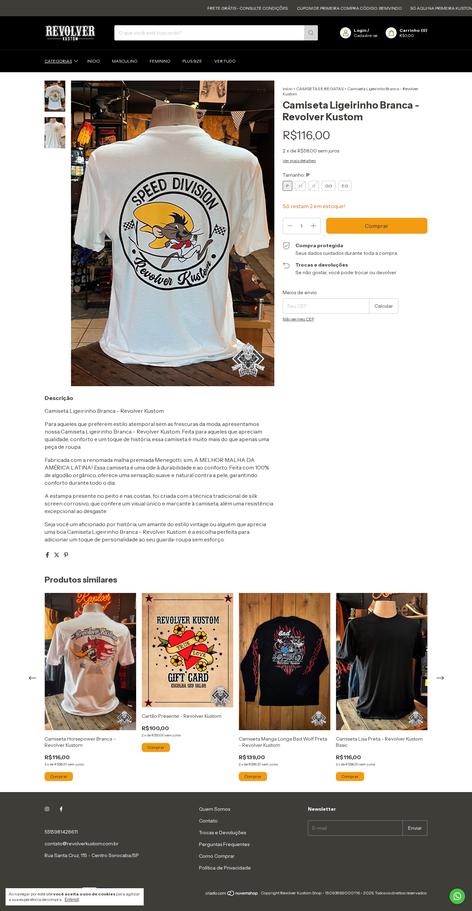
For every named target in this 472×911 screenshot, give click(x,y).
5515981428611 (61, 832)
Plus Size (192, 61)
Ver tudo (225, 61)
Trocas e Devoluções (222, 832)
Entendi (72, 899)
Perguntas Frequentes (224, 844)
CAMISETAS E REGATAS (319, 88)
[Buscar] (311, 32)
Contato (208, 821)
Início (93, 61)
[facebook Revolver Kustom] (61, 809)
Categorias (58, 61)
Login (360, 30)
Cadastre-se (365, 35)
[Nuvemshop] (232, 894)
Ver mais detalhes (299, 160)
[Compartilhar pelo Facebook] (48, 554)
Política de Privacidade (225, 868)
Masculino (125, 61)
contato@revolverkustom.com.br (82, 843)
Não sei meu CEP (298, 319)
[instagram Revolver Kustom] (47, 809)
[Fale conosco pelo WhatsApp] (457, 896)
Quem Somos (214, 809)
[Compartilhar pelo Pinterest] (66, 554)
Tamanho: (296, 175)
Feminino (160, 61)
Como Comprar (217, 856)
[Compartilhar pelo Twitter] (57, 554)
